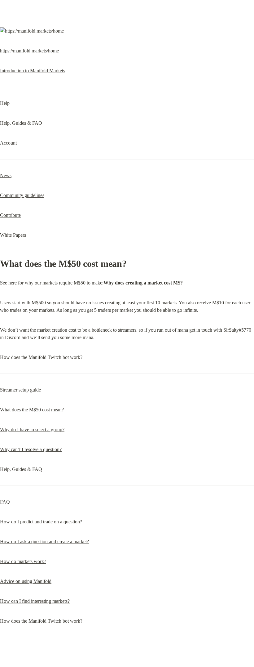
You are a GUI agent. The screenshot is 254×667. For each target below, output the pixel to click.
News (5, 175)
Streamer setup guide (20, 389)
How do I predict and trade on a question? (41, 521)
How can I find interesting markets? (35, 601)
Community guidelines (22, 195)
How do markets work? (23, 561)
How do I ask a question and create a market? (44, 541)
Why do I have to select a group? (32, 429)
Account (8, 142)
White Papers (13, 235)
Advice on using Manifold (25, 581)
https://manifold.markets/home (29, 50)
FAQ (5, 501)
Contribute (10, 215)
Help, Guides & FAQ (21, 123)
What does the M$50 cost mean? (32, 409)
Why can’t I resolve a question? (31, 449)
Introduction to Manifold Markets (32, 70)
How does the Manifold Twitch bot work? (41, 621)
